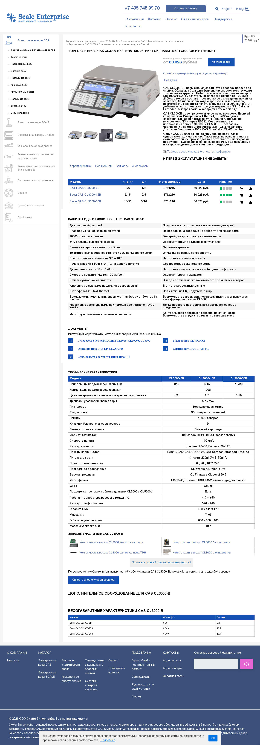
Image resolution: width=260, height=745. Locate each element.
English (227, 9)
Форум (136, 697)
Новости (13, 660)
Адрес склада (172, 668)
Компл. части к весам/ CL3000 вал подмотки (202, 552)
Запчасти (122, 166)
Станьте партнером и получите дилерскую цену (195, 73)
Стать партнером (195, 19)
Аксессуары (140, 166)
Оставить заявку (185, 8)
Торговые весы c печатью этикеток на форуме (198, 152)
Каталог (154, 19)
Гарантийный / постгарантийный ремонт (143, 664)
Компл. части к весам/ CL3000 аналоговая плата (111, 542)
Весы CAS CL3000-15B (85, 195)
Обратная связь (173, 676)
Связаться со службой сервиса (93, 580)
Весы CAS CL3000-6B (84, 188)
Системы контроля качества (91, 685)
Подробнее (107, 740)
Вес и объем (103, 166)
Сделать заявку (221, 62)
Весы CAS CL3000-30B (85, 201)
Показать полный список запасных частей (161, 562)
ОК (213, 738)
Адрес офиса (172, 660)
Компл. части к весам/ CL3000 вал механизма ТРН (113, 552)
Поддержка (223, 19)
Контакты (133, 26)
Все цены (170, 80)
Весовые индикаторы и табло (71, 664)
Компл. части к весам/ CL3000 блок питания (201, 542)
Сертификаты (141, 677)
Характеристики (80, 166)
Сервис (171, 19)
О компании (134, 19)
